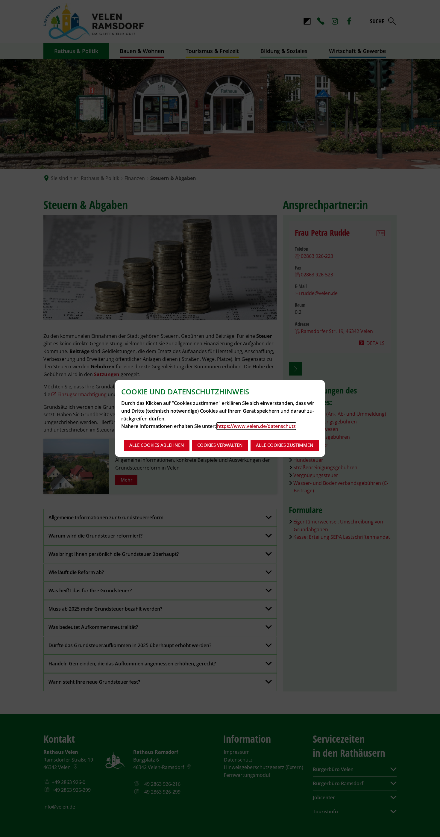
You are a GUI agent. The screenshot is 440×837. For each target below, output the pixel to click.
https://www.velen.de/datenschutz (256, 426)
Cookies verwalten (220, 445)
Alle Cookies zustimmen (284, 445)
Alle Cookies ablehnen (156, 445)
